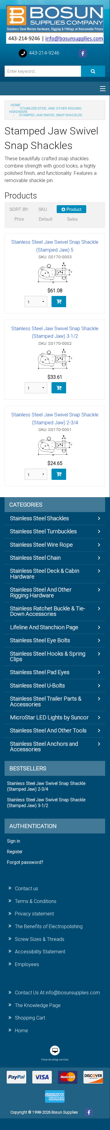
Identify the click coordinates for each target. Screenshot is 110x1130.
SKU (42, 209)
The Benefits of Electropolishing (49, 926)
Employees (27, 964)
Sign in (13, 841)
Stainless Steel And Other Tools (48, 730)
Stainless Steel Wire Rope (41, 544)
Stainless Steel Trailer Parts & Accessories (45, 701)
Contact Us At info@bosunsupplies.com (57, 993)
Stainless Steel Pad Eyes (39, 672)
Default (45, 219)
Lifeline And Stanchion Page (44, 627)
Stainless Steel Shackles (39, 518)
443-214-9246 (43, 53)
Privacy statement (34, 914)
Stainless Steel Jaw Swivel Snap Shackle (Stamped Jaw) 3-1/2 (46, 802)
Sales (72, 219)
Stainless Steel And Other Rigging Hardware (41, 592)
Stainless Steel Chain (35, 558)
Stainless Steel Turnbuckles (43, 531)
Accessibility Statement (40, 952)
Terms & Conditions (35, 901)
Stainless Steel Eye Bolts (40, 640)
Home (21, 1030)
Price (19, 219)
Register (15, 851)
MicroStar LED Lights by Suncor (49, 717)
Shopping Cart (30, 1018)
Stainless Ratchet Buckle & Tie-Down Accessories (47, 611)
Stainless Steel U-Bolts (37, 685)
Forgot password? (25, 862)
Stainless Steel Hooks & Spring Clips (47, 656)
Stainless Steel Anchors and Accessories (44, 746)
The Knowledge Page (38, 1005)
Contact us (26, 888)
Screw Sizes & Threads (39, 939)
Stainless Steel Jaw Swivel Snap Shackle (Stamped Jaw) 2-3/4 (46, 786)
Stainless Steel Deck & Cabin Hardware (44, 573)
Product (73, 209)
